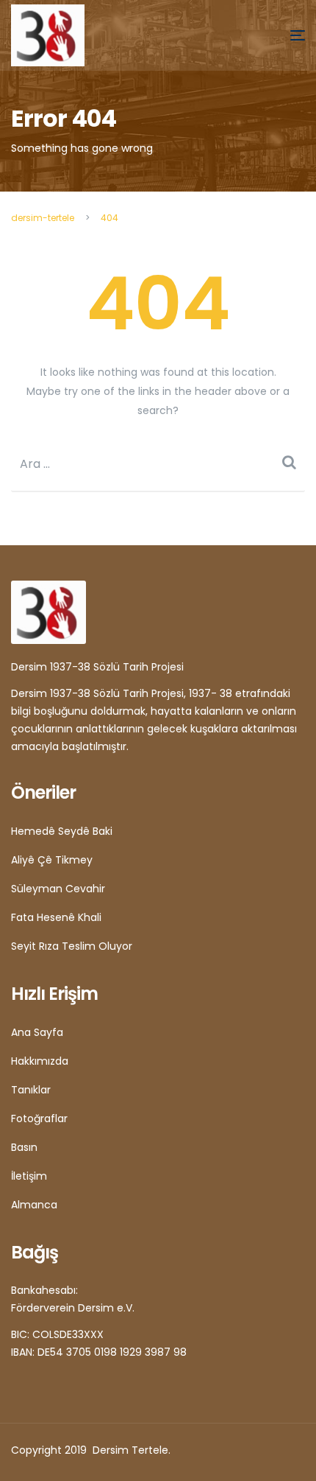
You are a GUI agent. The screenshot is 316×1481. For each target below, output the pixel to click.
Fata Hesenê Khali (56, 917)
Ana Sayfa (37, 1032)
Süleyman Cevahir (58, 888)
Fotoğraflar (39, 1118)
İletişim (29, 1176)
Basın (24, 1147)
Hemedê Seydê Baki (61, 831)
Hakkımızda (39, 1061)
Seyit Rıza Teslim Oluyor (71, 946)
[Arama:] (158, 463)
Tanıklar (31, 1089)
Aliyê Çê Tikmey (52, 859)
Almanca (34, 1204)
